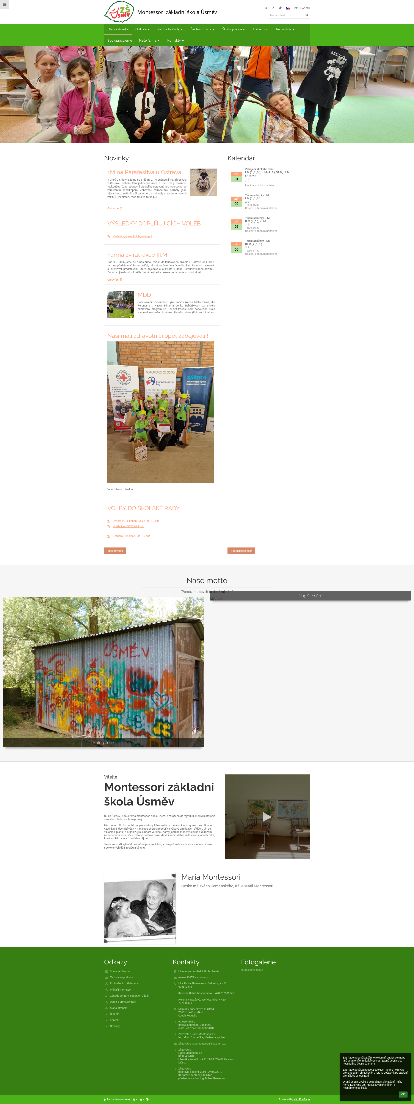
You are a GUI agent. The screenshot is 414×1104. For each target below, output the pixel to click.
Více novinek (115, 550)
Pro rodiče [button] (283, 29)
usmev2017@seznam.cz (193, 977)
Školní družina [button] (201, 29)
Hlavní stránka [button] (118, 29)
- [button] (275, 7)
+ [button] (268, 7)
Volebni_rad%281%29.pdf (128, 526)
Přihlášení (302, 8)
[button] (280, 8)
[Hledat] (306, 15)
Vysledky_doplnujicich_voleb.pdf (132, 236)
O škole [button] (141, 29)
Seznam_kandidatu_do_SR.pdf (131, 536)
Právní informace (120, 989)
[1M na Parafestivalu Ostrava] (203, 182)
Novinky (115, 1026)
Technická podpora (121, 977)
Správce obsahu (120, 971)
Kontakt (114, 1020)
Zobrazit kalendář (241, 550)
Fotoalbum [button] (261, 29)
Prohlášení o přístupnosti (125, 983)
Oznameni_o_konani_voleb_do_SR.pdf (136, 520)
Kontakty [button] (174, 40)
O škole (114, 1014)
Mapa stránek (118, 1008)
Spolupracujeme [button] (120, 40)
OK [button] (403, 1094)
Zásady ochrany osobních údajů (129, 995)
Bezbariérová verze (118, 1099)
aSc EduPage (302, 1099)
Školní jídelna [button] (232, 29)
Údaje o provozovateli (123, 1001)
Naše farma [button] (147, 40)
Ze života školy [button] (169, 29)
